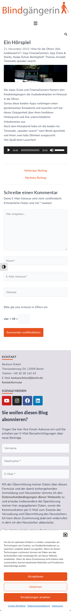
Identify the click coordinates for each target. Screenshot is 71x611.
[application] (35, 150)
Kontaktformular (12, 382)
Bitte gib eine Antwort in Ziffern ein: (26, 307)
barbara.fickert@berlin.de (27, 378)
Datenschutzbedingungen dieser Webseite (31, 497)
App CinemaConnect (35, 53)
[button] (65, 535)
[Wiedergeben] (9, 150)
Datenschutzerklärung (38, 605)
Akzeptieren (35, 576)
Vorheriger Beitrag (35, 170)
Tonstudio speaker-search (20, 61)
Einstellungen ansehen (35, 597)
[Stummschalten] (52, 150)
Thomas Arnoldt (55, 57)
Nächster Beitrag (35, 177)
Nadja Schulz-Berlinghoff (28, 57)
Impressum (57, 605)
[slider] (60, 149)
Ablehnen (35, 587)
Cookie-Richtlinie (17, 605)
